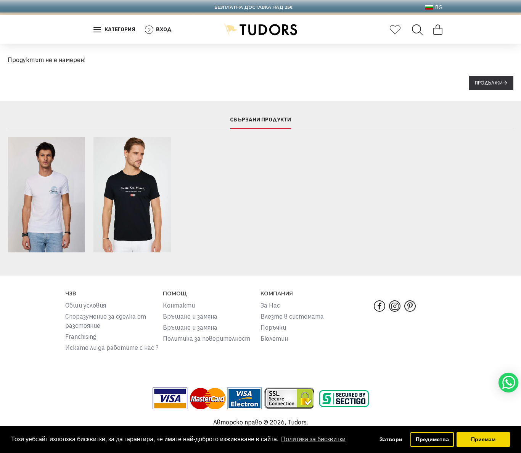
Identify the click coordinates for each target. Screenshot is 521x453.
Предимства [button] (432, 439)
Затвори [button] (390, 439)
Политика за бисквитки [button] (313, 439)
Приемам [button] (483, 439)
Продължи (489, 83)
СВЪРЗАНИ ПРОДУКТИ (260, 119)
